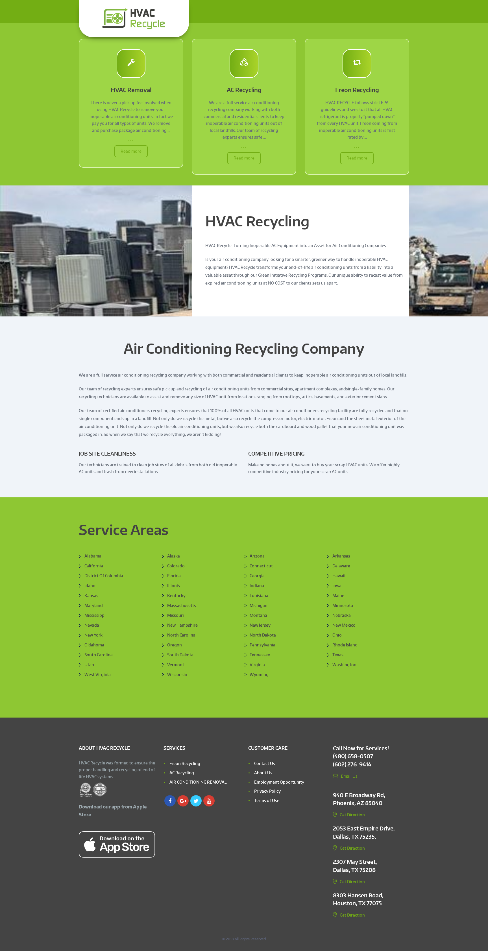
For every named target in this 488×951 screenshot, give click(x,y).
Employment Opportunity (279, 782)
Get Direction (352, 814)
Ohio (337, 635)
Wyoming (259, 674)
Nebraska (341, 615)
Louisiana (259, 595)
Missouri (175, 615)
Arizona (257, 556)
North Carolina (181, 635)
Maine (338, 595)
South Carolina (98, 654)
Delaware (341, 565)
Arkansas (341, 556)
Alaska (173, 556)
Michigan (258, 605)
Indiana (257, 585)
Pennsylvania (262, 644)
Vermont (175, 664)
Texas (337, 654)
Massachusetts (181, 605)
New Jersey (260, 625)
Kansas (91, 595)
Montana (258, 615)
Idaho (89, 585)
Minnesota (342, 605)
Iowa (336, 585)
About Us (263, 772)
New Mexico (344, 625)
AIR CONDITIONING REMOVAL (198, 782)
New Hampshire (182, 625)
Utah (89, 664)
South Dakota (180, 654)
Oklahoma (94, 644)
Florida (174, 575)
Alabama (92, 556)
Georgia (257, 575)
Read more (131, 151)
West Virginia (97, 674)
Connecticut (261, 565)
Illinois (173, 585)
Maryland (93, 605)
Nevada (91, 625)
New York (93, 635)
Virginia (257, 664)
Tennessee (260, 654)
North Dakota (263, 635)
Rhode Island (345, 644)
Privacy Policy (267, 791)
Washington (344, 664)
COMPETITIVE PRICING (276, 453)
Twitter (196, 800)
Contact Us (264, 763)
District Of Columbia (103, 575)
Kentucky (176, 595)
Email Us (349, 776)
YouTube (209, 800)
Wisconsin (177, 674)
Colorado (176, 565)
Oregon (174, 644)
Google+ (183, 800)
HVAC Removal (131, 89)
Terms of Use (266, 800)
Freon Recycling (357, 89)
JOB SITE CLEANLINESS (107, 453)
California (93, 565)
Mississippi (95, 615)
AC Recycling (244, 89)
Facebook (170, 800)
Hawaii (338, 575)
